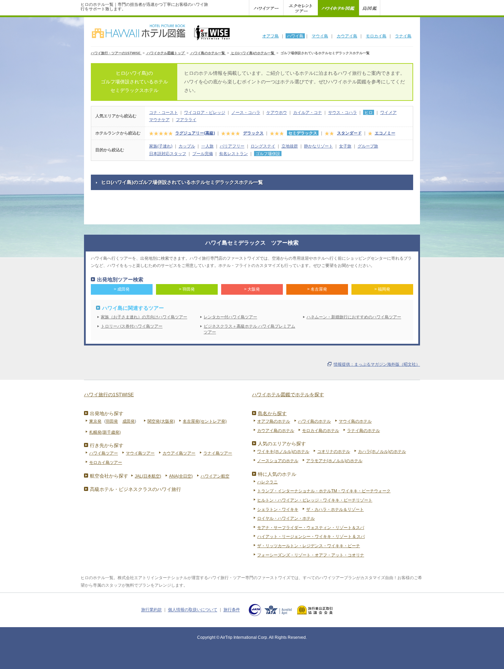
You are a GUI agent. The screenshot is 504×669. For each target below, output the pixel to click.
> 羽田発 (187, 289)
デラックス (253, 133)
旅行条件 (232, 610)
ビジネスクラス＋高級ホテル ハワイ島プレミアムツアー (249, 329)
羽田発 (112, 421)
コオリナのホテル (333, 451)
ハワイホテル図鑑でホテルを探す (288, 394)
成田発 (128, 421)
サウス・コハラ (342, 112)
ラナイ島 (403, 36)
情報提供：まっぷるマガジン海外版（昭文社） (377, 364)
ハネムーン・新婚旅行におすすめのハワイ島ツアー (354, 317)
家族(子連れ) (160, 146)
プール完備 (202, 153)
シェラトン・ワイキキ (277, 509)
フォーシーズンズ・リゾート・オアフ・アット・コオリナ (310, 555)
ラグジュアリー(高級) (195, 133)
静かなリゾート (318, 146)
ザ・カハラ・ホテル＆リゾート (335, 509)
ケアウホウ (276, 112)
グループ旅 (368, 146)
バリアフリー (232, 146)
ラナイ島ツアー (217, 453)
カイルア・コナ (307, 112)
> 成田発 (122, 289)
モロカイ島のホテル (320, 430)
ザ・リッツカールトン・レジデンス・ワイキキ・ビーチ (308, 545)
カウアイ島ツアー (179, 453)
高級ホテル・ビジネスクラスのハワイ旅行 (135, 489)
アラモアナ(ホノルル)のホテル (334, 460)
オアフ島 (270, 36)
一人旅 (207, 146)
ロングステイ (263, 146)
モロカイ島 (376, 36)
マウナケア (159, 119)
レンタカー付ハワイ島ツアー (230, 317)
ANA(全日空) (181, 476)
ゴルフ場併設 (267, 153)
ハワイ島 (295, 36)
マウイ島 (320, 36)
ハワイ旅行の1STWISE (109, 394)
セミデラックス (302, 133)
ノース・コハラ (245, 112)
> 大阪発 (252, 289)
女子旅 (345, 146)
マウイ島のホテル (355, 421)
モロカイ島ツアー (105, 462)
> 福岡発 (382, 289)
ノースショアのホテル (277, 460)
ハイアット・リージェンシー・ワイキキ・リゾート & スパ (311, 536)
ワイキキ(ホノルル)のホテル (283, 451)
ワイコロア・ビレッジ (204, 112)
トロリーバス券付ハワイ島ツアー (132, 326)
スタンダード (349, 133)
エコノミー (385, 133)
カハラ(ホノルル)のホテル (382, 451)
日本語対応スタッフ (167, 153)
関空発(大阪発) (161, 421)
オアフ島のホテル (273, 421)
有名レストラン (233, 153)
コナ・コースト (163, 112)
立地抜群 (289, 146)
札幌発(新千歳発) (105, 432)
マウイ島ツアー (140, 453)
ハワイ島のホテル (314, 421)
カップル (187, 146)
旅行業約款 (151, 610)
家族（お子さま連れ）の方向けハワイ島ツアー (144, 317)
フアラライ (186, 119)
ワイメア (388, 112)
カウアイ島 (347, 36)
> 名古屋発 (317, 289)
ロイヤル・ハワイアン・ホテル (286, 518)
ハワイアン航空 (215, 476)
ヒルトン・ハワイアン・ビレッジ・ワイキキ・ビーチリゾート (314, 500)
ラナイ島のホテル (363, 430)
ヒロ (368, 112)
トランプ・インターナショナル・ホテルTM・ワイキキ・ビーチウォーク (324, 491)
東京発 (95, 421)
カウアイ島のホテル (275, 430)
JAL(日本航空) (148, 476)
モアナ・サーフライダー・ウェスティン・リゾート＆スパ (310, 527)
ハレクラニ (267, 482)
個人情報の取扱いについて (192, 610)
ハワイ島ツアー (103, 453)
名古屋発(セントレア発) (205, 421)
